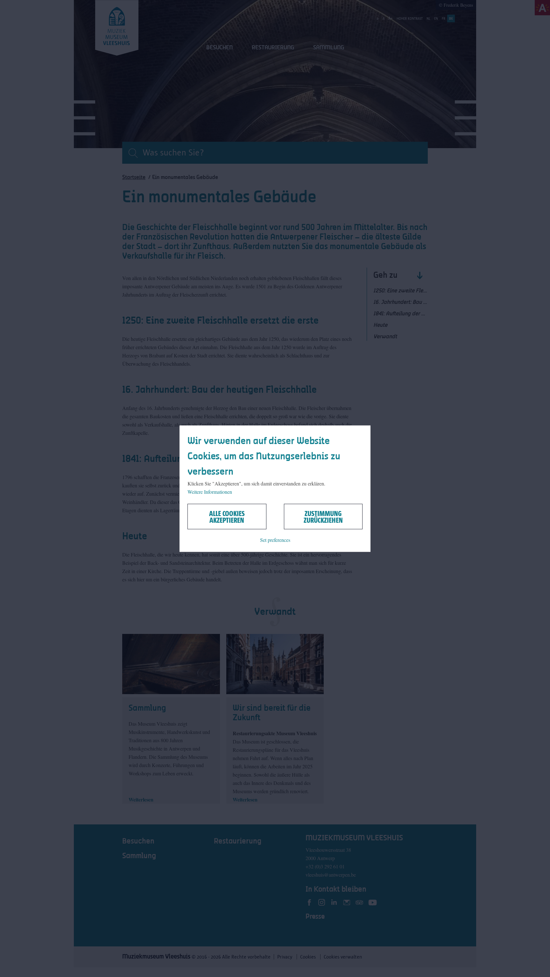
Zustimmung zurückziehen (323, 516)
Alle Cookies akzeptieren (227, 516)
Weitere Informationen (209, 491)
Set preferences (275, 539)
